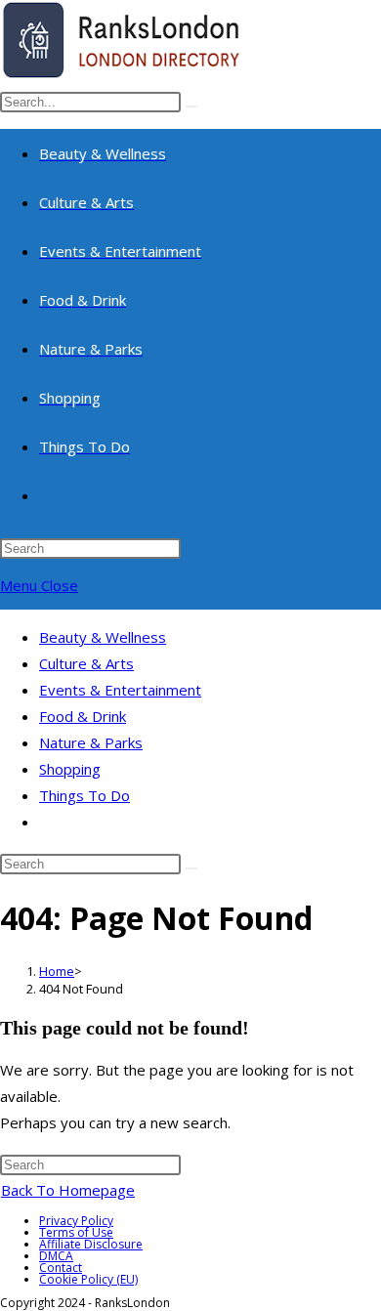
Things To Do (84, 795)
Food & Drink (82, 716)
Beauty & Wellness (102, 637)
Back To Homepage (68, 1190)
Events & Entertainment (120, 689)
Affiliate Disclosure (91, 1244)
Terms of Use (76, 1232)
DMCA (56, 1256)
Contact (60, 1267)
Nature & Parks (91, 742)
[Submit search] (191, 868)
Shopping (70, 769)
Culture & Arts (86, 663)
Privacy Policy (76, 1220)
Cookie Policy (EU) (88, 1279)
